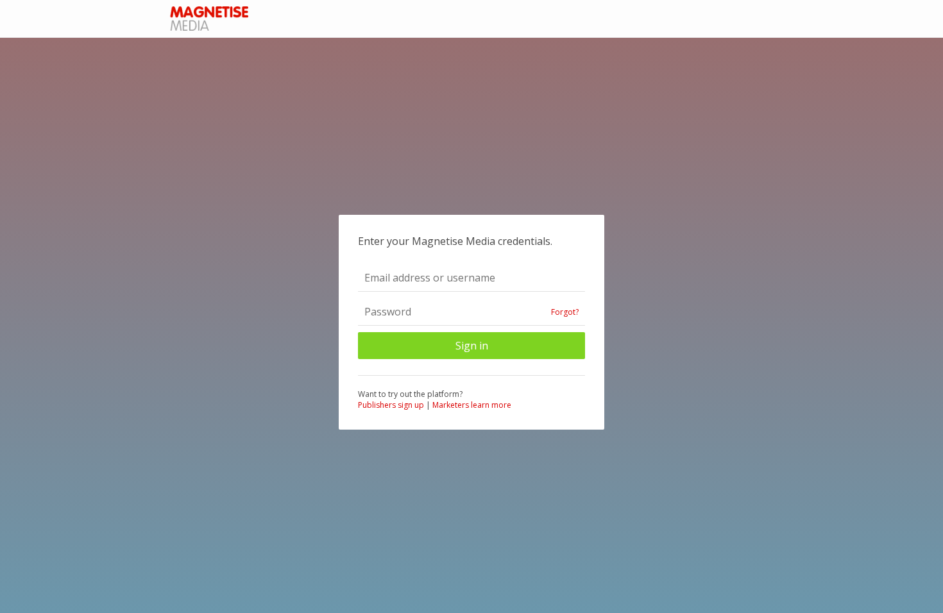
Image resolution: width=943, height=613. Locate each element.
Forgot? (565, 311)
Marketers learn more (471, 404)
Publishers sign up (391, 404)
